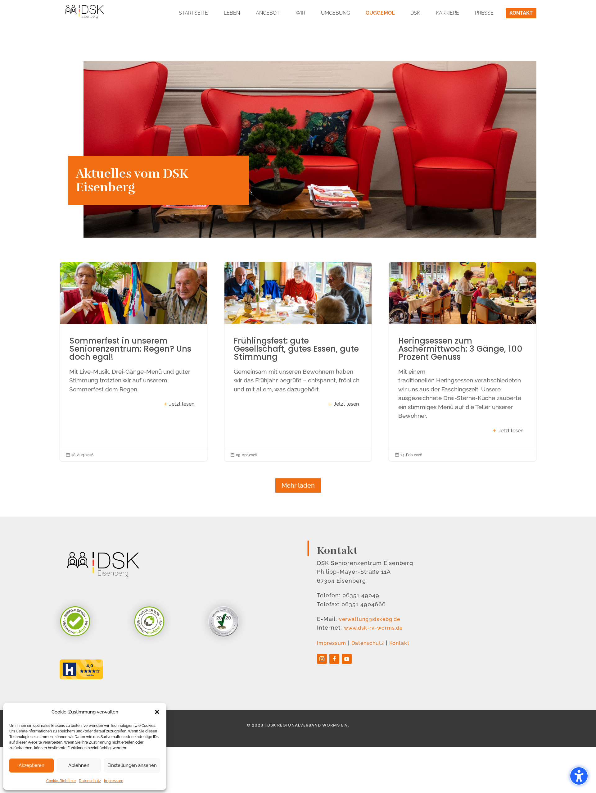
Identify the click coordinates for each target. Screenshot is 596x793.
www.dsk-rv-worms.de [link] (373, 628)
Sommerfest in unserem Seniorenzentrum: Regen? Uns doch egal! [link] (133, 361)
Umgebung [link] (335, 13)
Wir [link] (300, 13)
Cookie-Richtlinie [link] (61, 781)
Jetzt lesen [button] (181, 404)
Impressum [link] (113, 781)
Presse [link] (484, 13)
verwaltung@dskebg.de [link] (369, 619)
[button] (157, 712)
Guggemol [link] (380, 13)
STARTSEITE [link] (193, 13)
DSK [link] (415, 13)
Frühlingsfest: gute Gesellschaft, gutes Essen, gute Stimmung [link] (298, 361)
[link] (84, 10)
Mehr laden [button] (298, 485)
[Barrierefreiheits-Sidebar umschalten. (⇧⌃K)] (579, 776)
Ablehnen (78, 765)
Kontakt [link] (521, 13)
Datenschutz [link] (90, 781)
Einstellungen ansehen (132, 765)
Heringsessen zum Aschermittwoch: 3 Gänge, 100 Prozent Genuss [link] (462, 361)
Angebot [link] (268, 13)
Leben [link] (232, 13)
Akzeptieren (31, 765)
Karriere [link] (447, 13)
